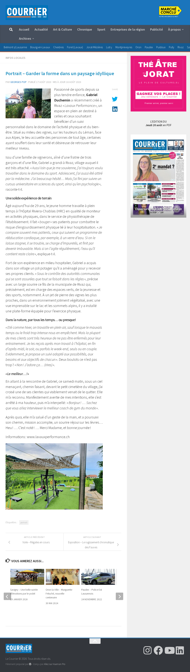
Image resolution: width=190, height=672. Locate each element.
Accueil (24, 29)
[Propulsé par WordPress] (30, 664)
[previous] (7, 596)
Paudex (149, 47)
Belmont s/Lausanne (15, 47)
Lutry (109, 47)
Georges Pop (18, 82)
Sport (101, 29)
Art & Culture (62, 29)
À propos (174, 29)
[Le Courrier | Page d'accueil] (27, 12)
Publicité (156, 29)
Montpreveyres (123, 47)
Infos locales (15, 58)
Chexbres (58, 47)
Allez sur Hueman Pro (54, 664)
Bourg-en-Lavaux (40, 47)
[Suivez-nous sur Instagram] (147, 650)
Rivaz (181, 47)
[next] (119, 596)
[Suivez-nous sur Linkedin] (179, 650)
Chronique (84, 29)
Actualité (41, 29)
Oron (138, 47)
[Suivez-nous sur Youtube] (169, 650)
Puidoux (161, 47)
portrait (23, 522)
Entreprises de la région (128, 29)
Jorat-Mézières (94, 47)
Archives (25, 38)
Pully (171, 47)
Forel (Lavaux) (75, 47)
